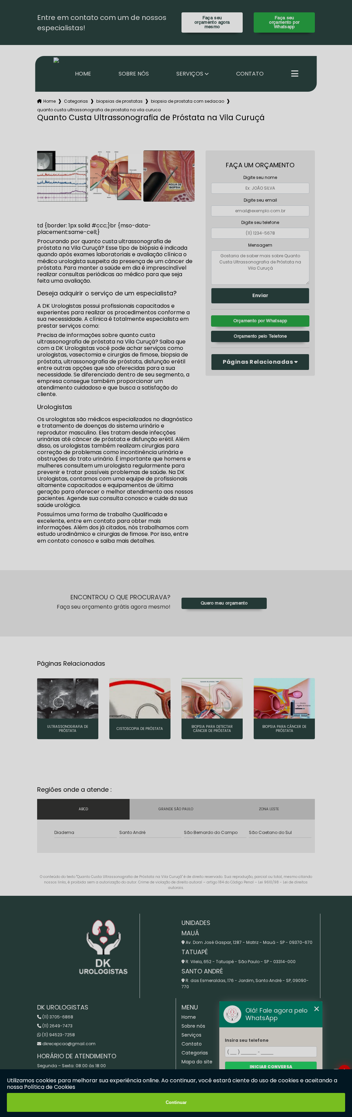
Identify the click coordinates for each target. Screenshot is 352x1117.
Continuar (176, 1102)
